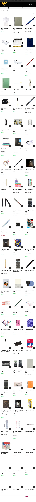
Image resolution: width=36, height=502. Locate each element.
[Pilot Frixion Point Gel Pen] (18, 182)
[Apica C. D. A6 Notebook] (30, 122)
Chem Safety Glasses (17, 68)
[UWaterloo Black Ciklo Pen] (30, 263)
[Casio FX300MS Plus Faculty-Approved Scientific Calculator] (6, 384)
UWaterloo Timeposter (17, 49)
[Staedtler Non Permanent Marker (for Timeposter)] (6, 343)
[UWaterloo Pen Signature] (30, 83)
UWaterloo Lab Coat (4, 28)
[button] (32, 4)
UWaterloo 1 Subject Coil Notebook (17, 29)
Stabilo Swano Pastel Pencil (6, 270)
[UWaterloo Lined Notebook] (30, 464)
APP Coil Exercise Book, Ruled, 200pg (17, 250)
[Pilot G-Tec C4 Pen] (30, 303)
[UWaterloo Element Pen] (30, 21)
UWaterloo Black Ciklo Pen (29, 270)
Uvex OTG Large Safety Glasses (5, 50)
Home (2, 10)
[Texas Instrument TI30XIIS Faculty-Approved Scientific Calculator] (30, 202)
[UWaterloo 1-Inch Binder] (30, 163)
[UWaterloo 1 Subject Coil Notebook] (18, 21)
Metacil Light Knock (4, 431)
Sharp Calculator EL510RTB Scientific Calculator (18, 411)
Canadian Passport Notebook (4, 310)
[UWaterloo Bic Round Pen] (18, 101)
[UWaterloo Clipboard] (30, 42)
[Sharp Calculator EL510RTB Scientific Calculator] (18, 404)
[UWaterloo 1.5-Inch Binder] (30, 283)
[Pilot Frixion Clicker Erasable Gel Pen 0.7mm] (6, 142)
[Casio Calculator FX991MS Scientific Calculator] (18, 263)
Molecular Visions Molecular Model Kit (18, 391)
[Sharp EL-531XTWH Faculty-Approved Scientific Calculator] (18, 363)
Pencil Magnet (3, 189)
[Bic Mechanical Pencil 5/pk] (30, 404)
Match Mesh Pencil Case (5, 370)
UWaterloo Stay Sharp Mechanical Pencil (29, 69)
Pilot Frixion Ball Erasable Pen (5, 330)
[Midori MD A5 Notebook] (18, 283)
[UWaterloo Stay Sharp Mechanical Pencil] (30, 62)
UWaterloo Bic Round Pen (17, 108)
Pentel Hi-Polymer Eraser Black (5, 471)
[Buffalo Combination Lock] (30, 483)
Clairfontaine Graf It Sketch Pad (18, 330)
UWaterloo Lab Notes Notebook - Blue (5, 69)
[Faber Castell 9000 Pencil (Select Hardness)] (18, 303)
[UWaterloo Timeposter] (18, 42)
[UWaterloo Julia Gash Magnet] (18, 122)
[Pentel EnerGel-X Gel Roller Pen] (30, 101)
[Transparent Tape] (30, 343)
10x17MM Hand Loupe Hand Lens (18, 230)
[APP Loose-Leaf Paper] (18, 445)
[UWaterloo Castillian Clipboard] (6, 483)
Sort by (3, 13)
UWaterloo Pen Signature (29, 89)
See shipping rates (20, 0)
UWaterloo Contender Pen (17, 169)
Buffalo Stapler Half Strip (17, 489)
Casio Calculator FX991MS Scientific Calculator (17, 271)
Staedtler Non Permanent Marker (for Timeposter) (5, 351)
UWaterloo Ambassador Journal (5, 250)
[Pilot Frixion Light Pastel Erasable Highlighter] (30, 243)
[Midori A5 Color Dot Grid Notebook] (30, 363)
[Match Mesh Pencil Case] (6, 363)
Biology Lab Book (4, 89)
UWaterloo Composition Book (17, 149)
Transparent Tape (28, 350)
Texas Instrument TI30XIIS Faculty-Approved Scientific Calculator (30, 210)
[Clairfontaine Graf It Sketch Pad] (18, 323)
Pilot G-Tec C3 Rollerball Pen (17, 432)
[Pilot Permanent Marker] (30, 182)
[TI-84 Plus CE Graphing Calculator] (30, 223)
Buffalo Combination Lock (29, 489)
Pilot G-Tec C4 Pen (28, 309)
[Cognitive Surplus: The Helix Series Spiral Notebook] (6, 404)
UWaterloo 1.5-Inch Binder (29, 290)
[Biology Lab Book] (6, 83)
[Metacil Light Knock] (6, 425)
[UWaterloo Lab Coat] (6, 21)
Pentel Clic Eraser (4, 229)
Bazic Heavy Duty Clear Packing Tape (5, 453)
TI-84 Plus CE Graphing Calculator (29, 230)
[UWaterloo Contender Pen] (18, 163)
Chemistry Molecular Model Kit (6, 170)
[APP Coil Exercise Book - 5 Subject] (30, 323)
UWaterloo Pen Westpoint (5, 129)
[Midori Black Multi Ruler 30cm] (6, 202)
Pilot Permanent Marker (29, 189)
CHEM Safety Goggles (29, 148)
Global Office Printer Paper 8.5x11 (18, 471)
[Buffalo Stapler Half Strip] (18, 483)
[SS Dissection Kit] (6, 101)
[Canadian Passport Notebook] (6, 303)
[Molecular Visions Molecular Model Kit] (18, 384)
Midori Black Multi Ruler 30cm (5, 210)
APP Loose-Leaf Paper (17, 452)
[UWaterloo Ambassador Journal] (6, 243)
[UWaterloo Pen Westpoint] (6, 122)
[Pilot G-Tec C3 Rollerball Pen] (18, 425)
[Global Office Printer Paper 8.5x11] (18, 464)
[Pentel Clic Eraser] (6, 223)
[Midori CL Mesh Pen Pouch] (18, 343)
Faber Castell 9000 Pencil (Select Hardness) (17, 310)
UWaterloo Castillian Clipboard (4, 490)
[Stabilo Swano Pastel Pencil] (6, 263)
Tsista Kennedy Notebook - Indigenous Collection (6, 291)
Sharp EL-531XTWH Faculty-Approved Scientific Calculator (18, 371)
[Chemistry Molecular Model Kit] (6, 163)
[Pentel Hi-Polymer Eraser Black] (6, 464)
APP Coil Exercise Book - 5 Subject (29, 330)
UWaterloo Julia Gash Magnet (17, 130)
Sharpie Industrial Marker (29, 431)
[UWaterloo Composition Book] (18, 142)
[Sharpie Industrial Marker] (30, 425)
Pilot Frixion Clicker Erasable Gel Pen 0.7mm (6, 149)
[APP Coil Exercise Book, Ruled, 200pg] (18, 243)
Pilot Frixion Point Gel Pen (17, 189)
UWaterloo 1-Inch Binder (29, 169)
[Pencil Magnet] (6, 182)
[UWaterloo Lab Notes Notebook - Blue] (6, 62)
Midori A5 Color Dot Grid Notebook (29, 371)
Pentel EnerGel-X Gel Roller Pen (30, 109)
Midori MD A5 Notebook (17, 290)
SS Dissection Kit (4, 108)
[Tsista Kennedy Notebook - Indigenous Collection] (6, 283)
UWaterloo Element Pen (29, 28)
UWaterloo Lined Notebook (30, 470)
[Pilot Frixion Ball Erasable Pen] (6, 323)
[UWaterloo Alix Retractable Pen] (18, 83)
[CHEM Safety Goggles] (30, 142)
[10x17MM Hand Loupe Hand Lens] (18, 223)
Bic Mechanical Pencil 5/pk (30, 410)
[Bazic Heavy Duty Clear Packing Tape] (6, 445)
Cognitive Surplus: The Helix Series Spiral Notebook (6, 411)
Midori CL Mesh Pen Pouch (18, 350)
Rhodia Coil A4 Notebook (29, 390)
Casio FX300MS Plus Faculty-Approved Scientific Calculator (6, 392)
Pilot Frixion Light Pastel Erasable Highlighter (29, 250)
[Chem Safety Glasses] (18, 62)
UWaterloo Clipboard (28, 49)
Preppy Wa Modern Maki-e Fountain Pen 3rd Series (17, 210)
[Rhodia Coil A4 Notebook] (30, 384)
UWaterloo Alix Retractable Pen (18, 90)
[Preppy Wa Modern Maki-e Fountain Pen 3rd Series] (18, 202)
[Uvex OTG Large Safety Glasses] (6, 42)
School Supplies (6, 10)
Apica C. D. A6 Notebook (29, 129)
